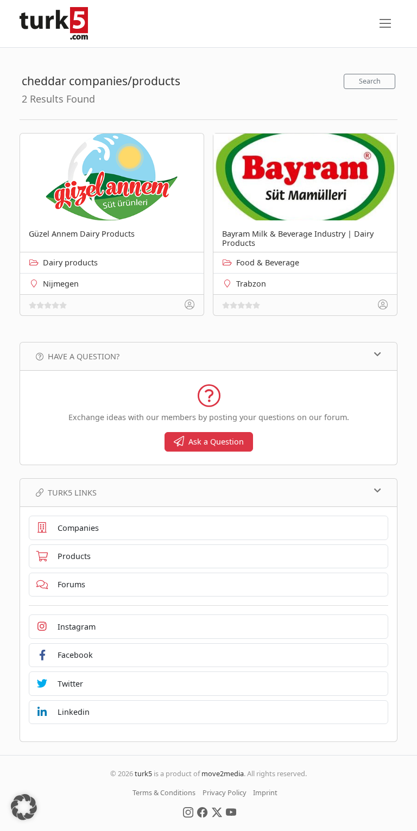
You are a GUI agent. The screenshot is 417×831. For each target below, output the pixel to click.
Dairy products (70, 262)
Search (370, 81)
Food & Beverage (267, 262)
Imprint (265, 792)
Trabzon (251, 283)
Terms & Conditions (163, 792)
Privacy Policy (225, 792)
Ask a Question (216, 441)
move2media (222, 773)
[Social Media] (188, 811)
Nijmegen (61, 283)
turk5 (143, 773)
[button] (24, 807)
